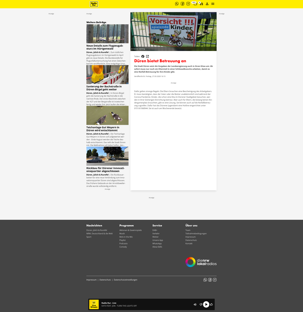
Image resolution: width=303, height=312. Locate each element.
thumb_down (201, 304)
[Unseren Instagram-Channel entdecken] (188, 4)
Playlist (122, 240)
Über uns (191, 225)
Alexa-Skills (157, 246)
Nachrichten (94, 225)
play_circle (206, 304)
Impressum (190, 237)
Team (187, 230)
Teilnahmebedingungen (196, 233)
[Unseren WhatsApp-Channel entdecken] (177, 4)
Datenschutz (191, 240)
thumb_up (211, 304)
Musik (122, 233)
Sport (88, 237)
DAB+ (154, 230)
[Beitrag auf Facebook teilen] (142, 56)
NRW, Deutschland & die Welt (99, 233)
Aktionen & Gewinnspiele (130, 230)
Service (157, 225)
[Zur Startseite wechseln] (94, 4)
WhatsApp (157, 243)
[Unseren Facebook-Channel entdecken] (182, 4)
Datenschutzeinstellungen (125, 279)
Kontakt (188, 243)
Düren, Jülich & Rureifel (96, 230)
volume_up (195, 304)
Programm (126, 225)
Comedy (123, 246)
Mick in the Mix (126, 237)
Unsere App (157, 240)
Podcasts (123, 243)
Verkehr (156, 233)
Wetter (155, 237)
